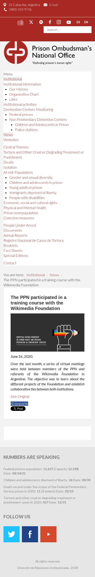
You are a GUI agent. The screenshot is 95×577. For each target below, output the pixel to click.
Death (8, 162)
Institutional (12, 79)
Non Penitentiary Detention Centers (38, 119)
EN (86, 22)
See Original (20, 396)
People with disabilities (27, 197)
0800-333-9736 (20, 9)
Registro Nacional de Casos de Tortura (33, 240)
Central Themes (16, 147)
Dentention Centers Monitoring (28, 109)
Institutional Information (22, 84)
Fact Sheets (13, 250)
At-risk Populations (18, 172)
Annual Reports (15, 235)
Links (13, 99)
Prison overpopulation (20, 212)
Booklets (10, 245)
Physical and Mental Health (24, 207)
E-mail (54, 5)
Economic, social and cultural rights (30, 202)
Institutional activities (20, 104)
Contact (9, 263)
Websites (11, 139)
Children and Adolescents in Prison (42, 124)
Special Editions (15, 255)
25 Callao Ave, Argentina (24, 5)
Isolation (10, 167)
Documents (12, 230)
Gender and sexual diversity (31, 177)
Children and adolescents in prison (35, 182)
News (8, 134)
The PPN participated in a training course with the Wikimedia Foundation (38, 303)
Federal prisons (21, 114)
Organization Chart (24, 94)
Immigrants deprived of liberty (32, 192)
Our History (18, 89)
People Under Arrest (19, 225)
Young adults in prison (25, 187)
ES (78, 22)
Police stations (26, 129)
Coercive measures (18, 218)
